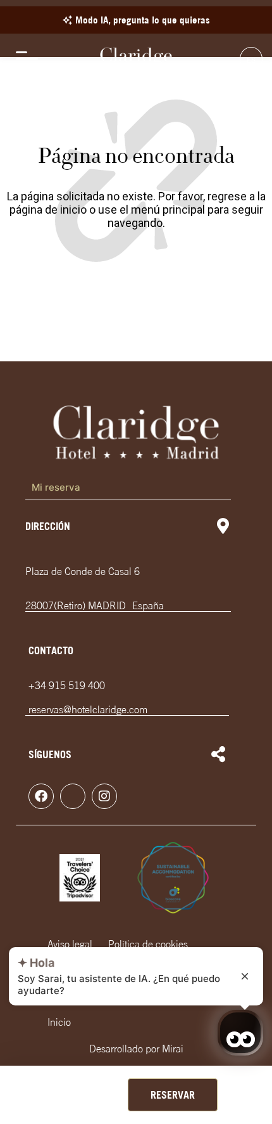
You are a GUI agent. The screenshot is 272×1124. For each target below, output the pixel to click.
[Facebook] (41, 796)
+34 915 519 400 (66, 685)
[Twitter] (72, 796)
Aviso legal (69, 944)
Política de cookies (148, 944)
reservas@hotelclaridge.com (87, 709)
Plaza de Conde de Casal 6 (82, 571)
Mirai (172, 1048)
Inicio (59, 1022)
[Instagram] (104, 796)
